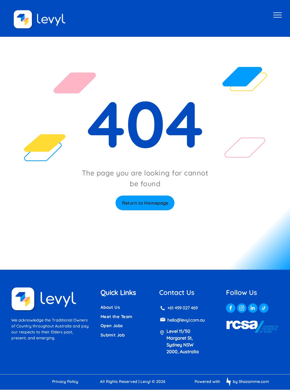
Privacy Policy (65, 381)
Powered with (207, 381)
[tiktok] (263, 308)
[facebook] (230, 308)
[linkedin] (252, 308)
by (235, 381)
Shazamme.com (254, 381)
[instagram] (241, 308)
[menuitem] (123, 307)
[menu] (277, 15)
